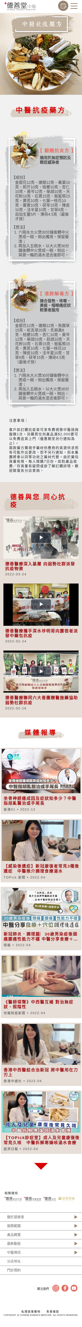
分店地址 (14, 1261)
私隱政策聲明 (31, 1311)
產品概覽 (14, 1235)
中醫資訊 (14, 1252)
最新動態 (14, 1243)
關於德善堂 (15, 1217)
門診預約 (14, 1270)
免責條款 (52, 1311)
